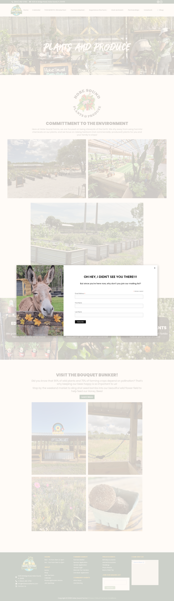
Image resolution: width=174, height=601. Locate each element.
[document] (87, 300)
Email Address (80, 293)
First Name (78, 303)
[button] (154, 268)
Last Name (78, 312)
